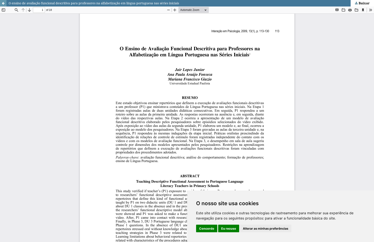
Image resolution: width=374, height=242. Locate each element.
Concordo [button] (206, 228)
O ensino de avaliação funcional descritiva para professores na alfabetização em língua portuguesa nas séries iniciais (94, 3)
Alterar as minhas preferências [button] (265, 228)
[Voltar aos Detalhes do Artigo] (3, 3)
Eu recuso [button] (228, 228)
